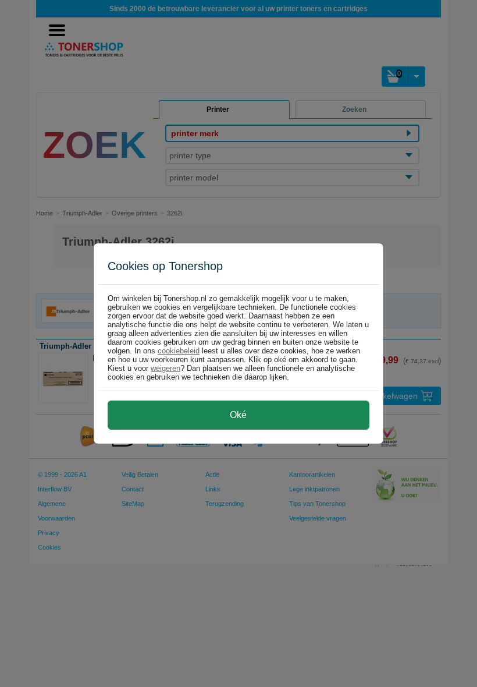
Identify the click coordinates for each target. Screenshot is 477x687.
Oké (238, 415)
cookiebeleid (179, 350)
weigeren (165, 368)
